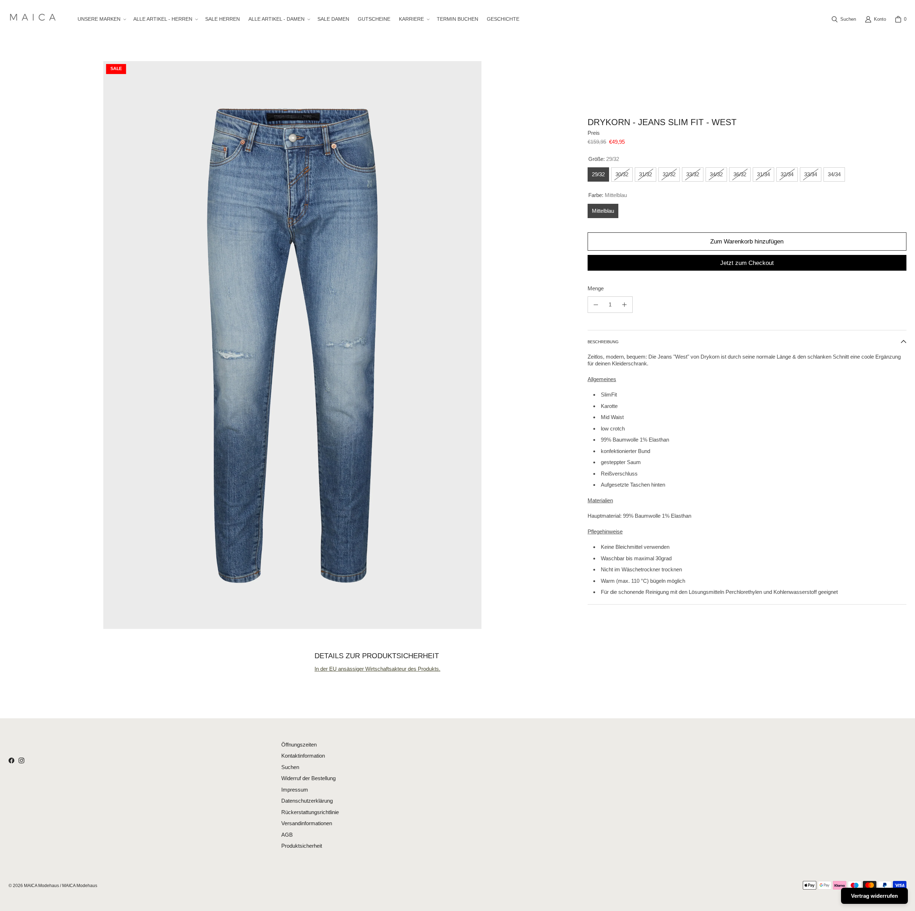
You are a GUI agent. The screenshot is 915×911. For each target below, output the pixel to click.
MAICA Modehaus (41, 885)
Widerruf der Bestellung (308, 778)
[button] (101, 18)
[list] (292, 345)
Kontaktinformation (303, 756)
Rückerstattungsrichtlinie (310, 812)
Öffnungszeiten (299, 745)
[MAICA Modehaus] (34, 19)
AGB (287, 835)
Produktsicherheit (301, 846)
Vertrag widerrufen (874, 896)
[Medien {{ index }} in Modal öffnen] (292, 345)
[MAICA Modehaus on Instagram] (21, 760)
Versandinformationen (306, 823)
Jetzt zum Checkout (747, 263)
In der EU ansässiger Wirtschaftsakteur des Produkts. (377, 669)
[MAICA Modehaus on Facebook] (11, 760)
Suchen (290, 767)
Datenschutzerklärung (307, 801)
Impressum (294, 790)
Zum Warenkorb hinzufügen (746, 241)
